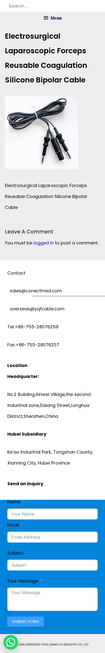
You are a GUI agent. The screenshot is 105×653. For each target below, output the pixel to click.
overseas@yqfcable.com (35, 309)
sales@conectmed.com (34, 291)
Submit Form (25, 621)
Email (13, 525)
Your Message (22, 581)
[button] (10, 642)
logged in (43, 243)
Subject (15, 553)
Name (13, 502)
